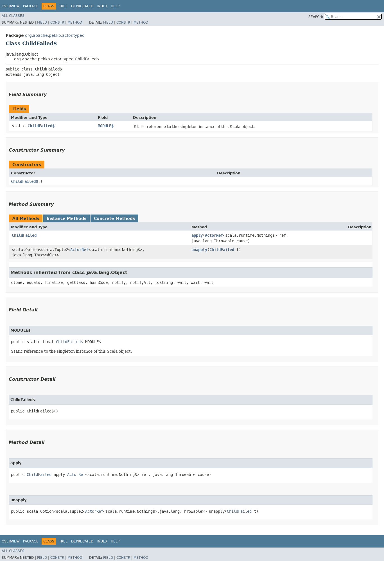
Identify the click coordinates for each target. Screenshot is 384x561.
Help (115, 6)
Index (102, 6)
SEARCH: (315, 17)
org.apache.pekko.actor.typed (55, 35)
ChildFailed (24, 235)
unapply (199, 249)
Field (42, 22)
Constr (57, 22)
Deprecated (82, 6)
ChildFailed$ (41, 126)
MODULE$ (106, 126)
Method (74, 22)
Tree (63, 6)
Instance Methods (66, 218)
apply (197, 235)
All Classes (13, 16)
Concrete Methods (114, 218)
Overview (11, 6)
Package (31, 6)
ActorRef (214, 235)
